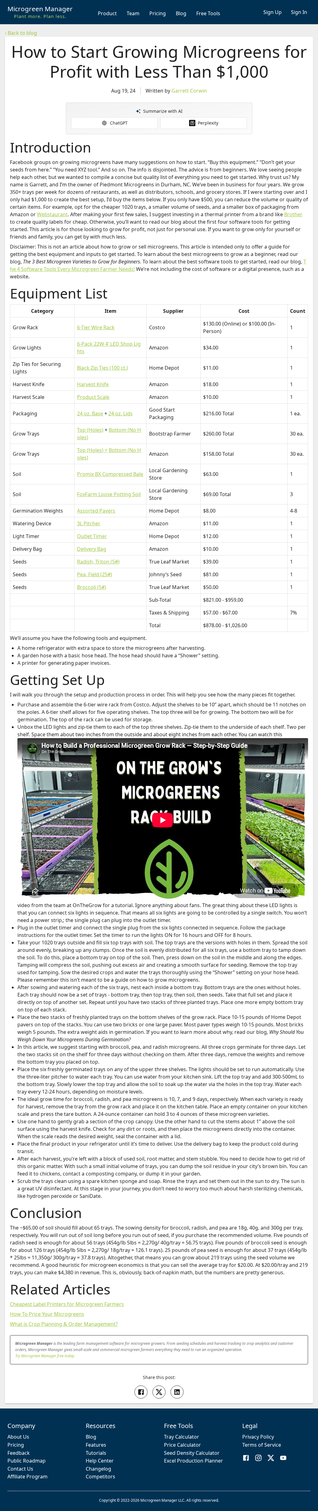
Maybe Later (159, 849)
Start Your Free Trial (159, 834)
